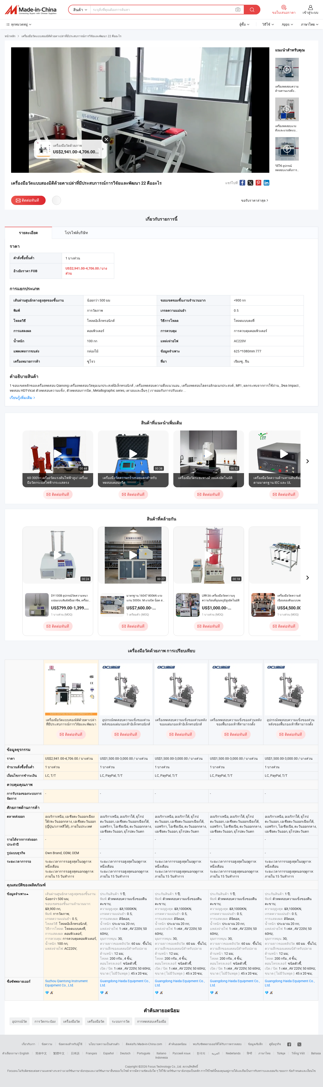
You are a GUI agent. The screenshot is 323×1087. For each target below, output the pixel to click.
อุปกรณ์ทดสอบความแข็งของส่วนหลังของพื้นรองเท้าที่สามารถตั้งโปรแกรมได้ (290, 724)
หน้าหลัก (10, 36)
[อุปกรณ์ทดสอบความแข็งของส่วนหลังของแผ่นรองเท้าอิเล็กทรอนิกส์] (126, 689)
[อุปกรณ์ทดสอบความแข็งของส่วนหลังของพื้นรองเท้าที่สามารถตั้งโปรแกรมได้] (291, 689)
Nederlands (233, 1053)
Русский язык (181, 1053)
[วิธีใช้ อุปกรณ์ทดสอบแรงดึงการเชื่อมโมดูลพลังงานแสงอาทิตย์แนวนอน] (287, 154)
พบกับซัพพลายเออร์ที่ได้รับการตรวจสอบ (217, 1044)
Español (108, 1053)
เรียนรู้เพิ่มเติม (21, 397)
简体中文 (41, 1053)
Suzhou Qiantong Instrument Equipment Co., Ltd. (66, 983)
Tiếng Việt (298, 1053)
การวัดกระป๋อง (45, 1021)
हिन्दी (249, 1053)
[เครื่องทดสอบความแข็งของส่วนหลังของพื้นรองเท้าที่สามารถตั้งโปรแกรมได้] (236, 689)
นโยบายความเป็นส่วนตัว (104, 1044)
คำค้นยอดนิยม (178, 1044)
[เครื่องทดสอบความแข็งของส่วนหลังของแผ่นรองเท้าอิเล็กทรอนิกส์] (181, 689)
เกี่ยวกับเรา (28, 1044)
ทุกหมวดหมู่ (19, 24)
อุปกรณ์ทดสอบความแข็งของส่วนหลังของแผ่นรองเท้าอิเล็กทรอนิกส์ (126, 722)
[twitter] (299, 1044)
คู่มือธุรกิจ (275, 1044)
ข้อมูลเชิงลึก (255, 1044)
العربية (215, 1053)
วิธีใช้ (266, 24)
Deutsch (125, 1053)
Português (143, 1053)
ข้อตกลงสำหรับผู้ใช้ (70, 1044)
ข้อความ (47, 1044)
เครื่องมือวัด (71, 1021)
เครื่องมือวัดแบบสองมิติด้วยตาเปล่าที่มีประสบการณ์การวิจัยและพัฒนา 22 (71, 724)
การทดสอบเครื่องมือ (151, 1021)
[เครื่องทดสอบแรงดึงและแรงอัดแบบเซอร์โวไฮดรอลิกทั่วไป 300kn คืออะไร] (287, 115)
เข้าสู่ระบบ (310, 12)
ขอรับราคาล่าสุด (253, 200)
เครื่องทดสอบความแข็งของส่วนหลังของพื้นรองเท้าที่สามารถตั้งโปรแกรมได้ (236, 724)
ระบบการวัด (121, 1021)
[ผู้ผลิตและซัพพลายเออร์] (30, 10)
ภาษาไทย (264, 1053)
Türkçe (281, 1053)
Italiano (161, 1053)
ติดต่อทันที (30, 200)
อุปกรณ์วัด (19, 1021)
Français (91, 1053)
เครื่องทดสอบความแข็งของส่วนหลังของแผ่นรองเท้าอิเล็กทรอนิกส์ (181, 722)
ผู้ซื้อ (243, 24)
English (24, 1053)
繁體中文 (59, 1053)
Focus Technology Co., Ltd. (165, 1066)
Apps (285, 24)
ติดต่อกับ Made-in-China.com (144, 1044)
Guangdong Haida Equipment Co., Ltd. (125, 983)
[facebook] (289, 1044)
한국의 (201, 1053)
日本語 (75, 1053)
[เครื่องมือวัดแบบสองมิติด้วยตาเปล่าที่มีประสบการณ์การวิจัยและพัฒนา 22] (71, 689)
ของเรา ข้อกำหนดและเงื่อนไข (297, 1071)
